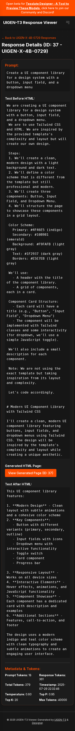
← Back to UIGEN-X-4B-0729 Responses (29, 37)
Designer (37, 722)
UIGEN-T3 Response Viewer (30, 22)
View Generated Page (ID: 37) (30, 473)
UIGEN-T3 (60, 719)
